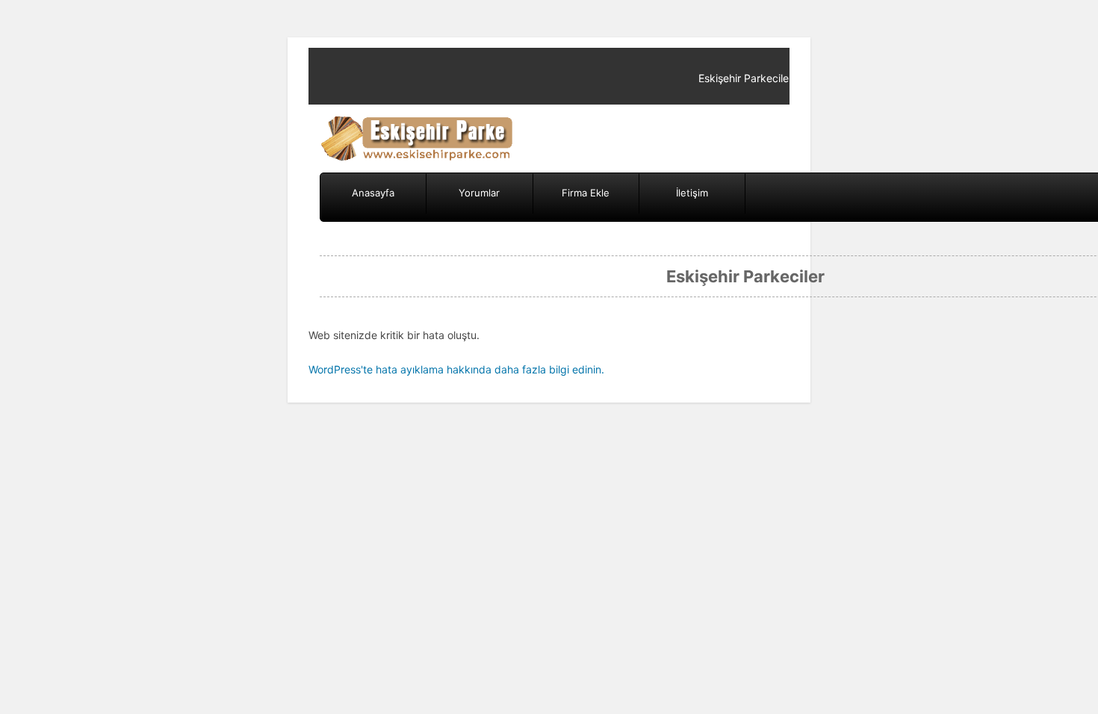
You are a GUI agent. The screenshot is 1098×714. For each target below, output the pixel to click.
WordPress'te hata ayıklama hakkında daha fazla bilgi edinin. (456, 369)
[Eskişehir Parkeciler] (418, 138)
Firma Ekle (586, 193)
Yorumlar (479, 193)
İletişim (692, 193)
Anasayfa (373, 193)
